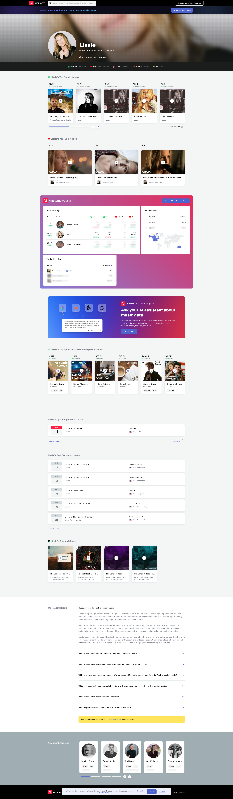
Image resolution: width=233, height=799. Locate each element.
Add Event (176, 442)
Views (134, 217)
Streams (108, 217)
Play (60, 101)
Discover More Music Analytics (189, 3)
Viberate (37, 3)
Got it (152, 792)
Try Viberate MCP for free (182, 10)
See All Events (54, 442)
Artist (58, 217)
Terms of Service (179, 792)
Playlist (49, 265)
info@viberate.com (114, 719)
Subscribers (122, 217)
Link (67, 271)
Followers (96, 217)
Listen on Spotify (175, 126)
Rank (49, 217)
